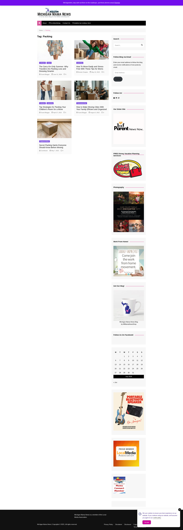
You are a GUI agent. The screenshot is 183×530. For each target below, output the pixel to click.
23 (129, 368)
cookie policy (157, 518)
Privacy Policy (108, 524)
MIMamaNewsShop (129, 324)
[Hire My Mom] (128, 261)
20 (115, 368)
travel (49, 63)
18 (137, 364)
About (45, 23)
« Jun (115, 382)
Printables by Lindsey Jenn (81, 23)
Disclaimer (118, 524)
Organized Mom (44, 141)
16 (129, 364)
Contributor (44, 150)
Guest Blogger (45, 74)
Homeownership (81, 103)
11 (137, 360)
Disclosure (127, 524)
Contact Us (66, 23)
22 (124, 368)
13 (115, 364)
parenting (79, 63)
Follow (118, 79)
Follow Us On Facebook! (123, 335)
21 (120, 368)
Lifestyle (42, 63)
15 (124, 364)
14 (120, 364)
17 (133, 364)
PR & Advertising (54, 23)
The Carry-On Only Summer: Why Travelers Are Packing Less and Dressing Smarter (53, 68)
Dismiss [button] (117, 3)
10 (133, 360)
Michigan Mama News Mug (129, 322)
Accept (146, 522)
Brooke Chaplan (83, 72)
